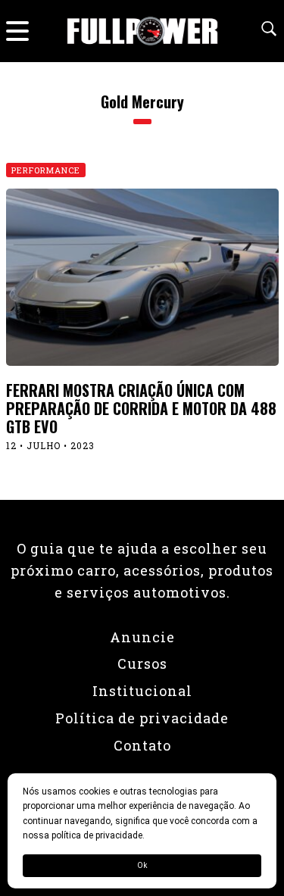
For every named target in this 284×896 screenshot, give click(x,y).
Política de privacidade (142, 718)
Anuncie (142, 637)
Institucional (142, 691)
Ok (142, 865)
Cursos (142, 663)
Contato (142, 745)
